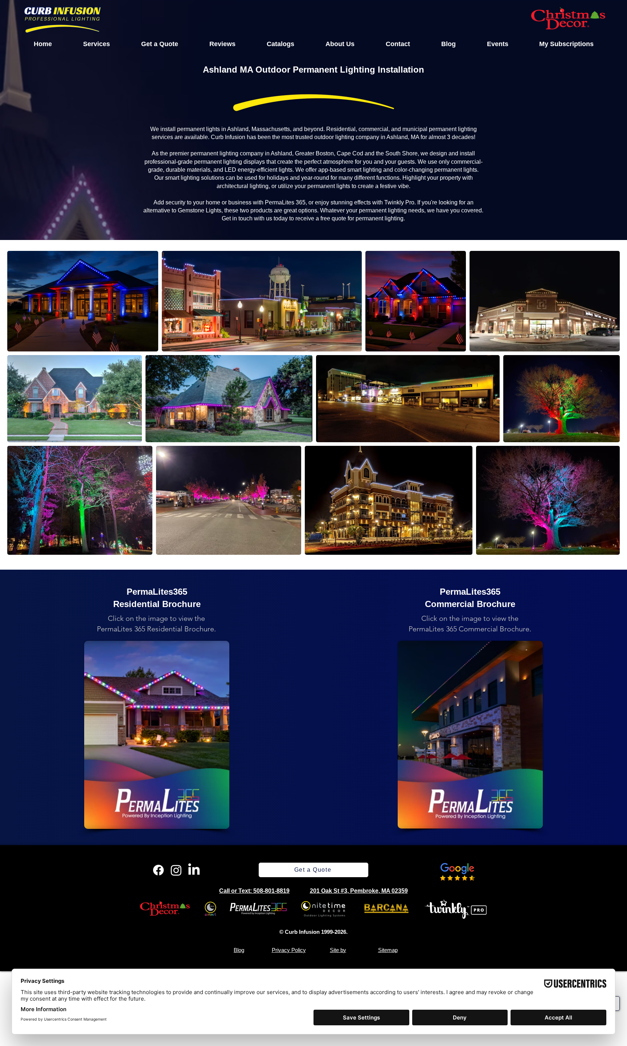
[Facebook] (158, 870)
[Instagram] (176, 870)
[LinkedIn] (194, 870)
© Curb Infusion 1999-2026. (313, 932)
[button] (96, 44)
